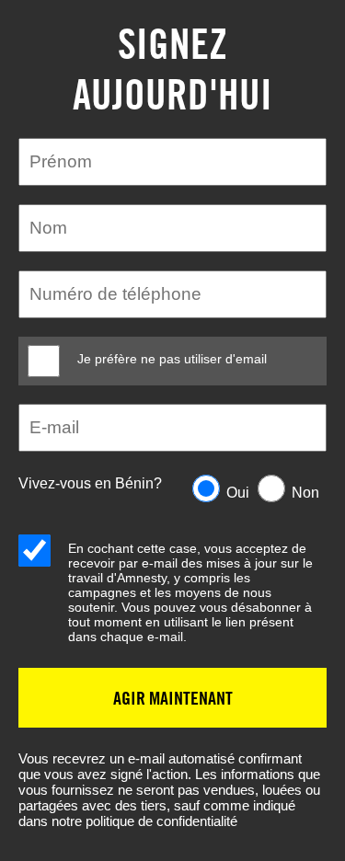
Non (305, 492)
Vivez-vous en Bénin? (90, 483)
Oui (237, 492)
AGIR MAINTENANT (173, 697)
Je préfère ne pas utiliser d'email (172, 358)
